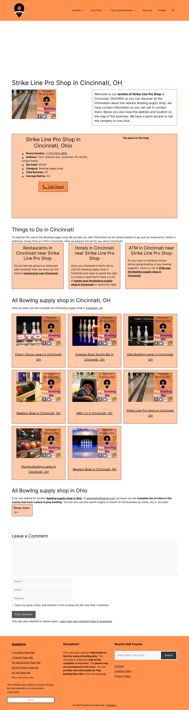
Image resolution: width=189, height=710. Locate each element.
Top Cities (96, 10)
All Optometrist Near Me (26, 662)
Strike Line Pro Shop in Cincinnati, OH (150, 413)
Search (168, 655)
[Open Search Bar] (173, 10)
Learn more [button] (13, 692)
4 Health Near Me (22, 657)
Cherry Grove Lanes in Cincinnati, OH (38, 357)
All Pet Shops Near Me (25, 667)
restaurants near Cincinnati (40, 273)
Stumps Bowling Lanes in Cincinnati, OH (38, 469)
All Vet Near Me (21, 672)
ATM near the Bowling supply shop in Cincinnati (149, 272)
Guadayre (19, 644)
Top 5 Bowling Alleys (122, 10)
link (104, 673)
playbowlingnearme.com (100, 498)
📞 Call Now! (53, 187)
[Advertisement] (94, 43)
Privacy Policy (123, 676)
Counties (76, 10)
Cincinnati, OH (94, 308)
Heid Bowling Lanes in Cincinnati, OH (150, 357)
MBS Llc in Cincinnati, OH (94, 413)
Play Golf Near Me (22, 677)
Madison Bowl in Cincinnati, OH (39, 413)
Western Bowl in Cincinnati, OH (94, 469)
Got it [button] (31, 700)
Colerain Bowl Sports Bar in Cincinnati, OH (94, 357)
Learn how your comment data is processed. (85, 621)
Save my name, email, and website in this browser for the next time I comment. (62, 605)
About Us (147, 10)
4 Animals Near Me (23, 652)
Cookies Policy (123, 671)
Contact (162, 10)
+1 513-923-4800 (56, 153)
